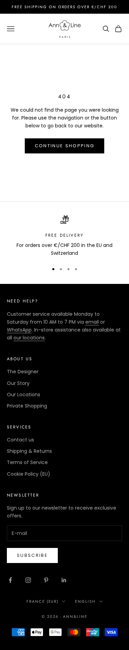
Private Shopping (27, 405)
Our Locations (23, 394)
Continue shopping (65, 145)
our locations (29, 337)
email (92, 321)
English (85, 601)
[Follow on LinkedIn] (64, 580)
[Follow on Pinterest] (46, 580)
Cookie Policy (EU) (28, 474)
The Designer (23, 371)
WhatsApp (19, 329)
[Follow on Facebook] (10, 580)
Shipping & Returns (29, 451)
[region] (64, 236)
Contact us (20, 439)
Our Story (18, 383)
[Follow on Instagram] (28, 580)
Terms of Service (27, 462)
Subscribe (32, 555)
